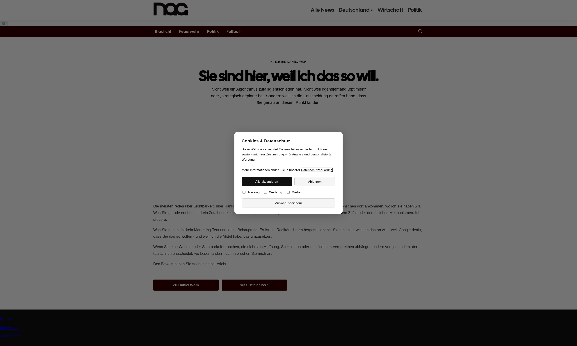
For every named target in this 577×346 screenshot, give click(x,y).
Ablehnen (315, 181)
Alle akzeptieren (266, 181)
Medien (297, 192)
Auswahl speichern (288, 203)
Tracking (253, 192)
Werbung (275, 192)
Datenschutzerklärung (316, 170)
